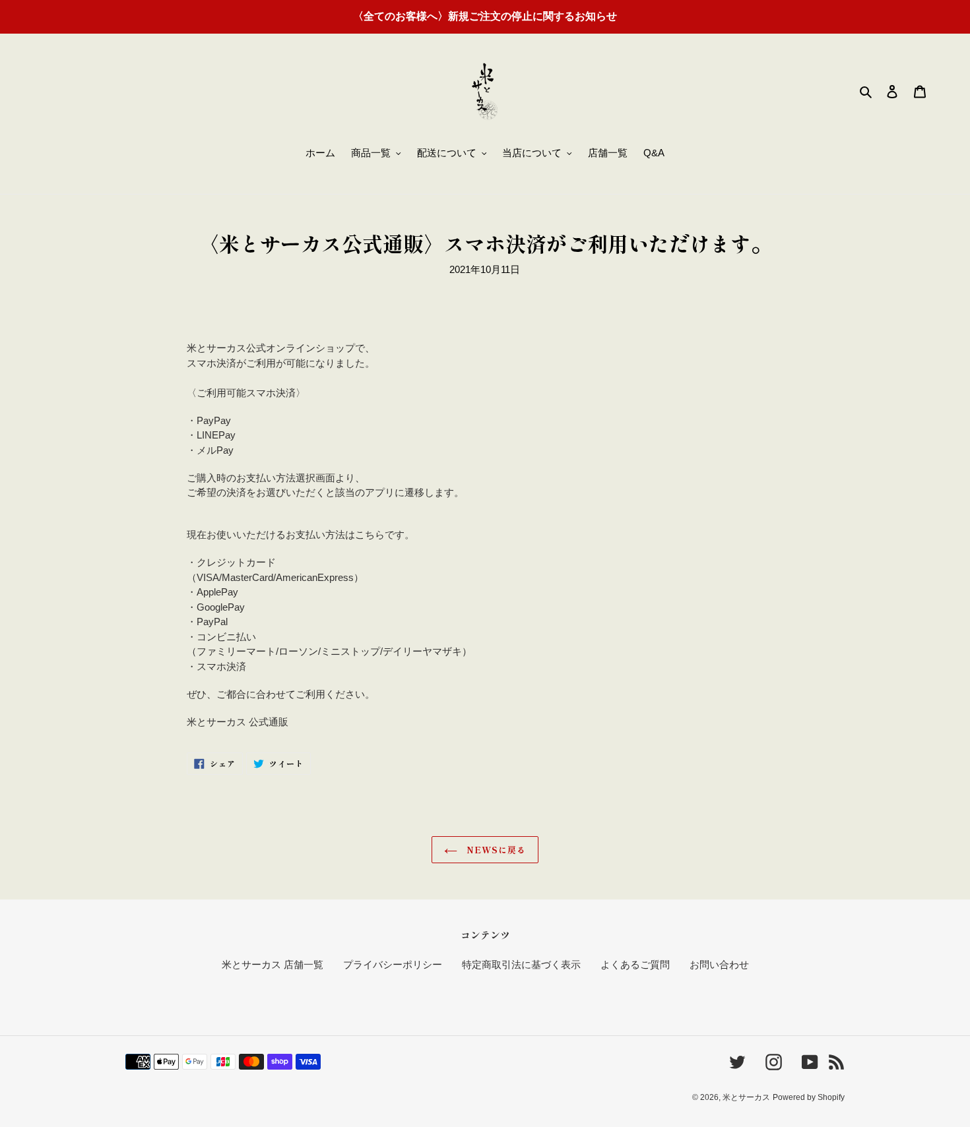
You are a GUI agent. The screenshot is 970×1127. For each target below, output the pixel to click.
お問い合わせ (719, 964)
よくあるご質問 (635, 964)
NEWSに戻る (495, 849)
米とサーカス (746, 1097)
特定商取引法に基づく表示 (521, 964)
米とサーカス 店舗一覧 (272, 964)
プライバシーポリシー (392, 964)
